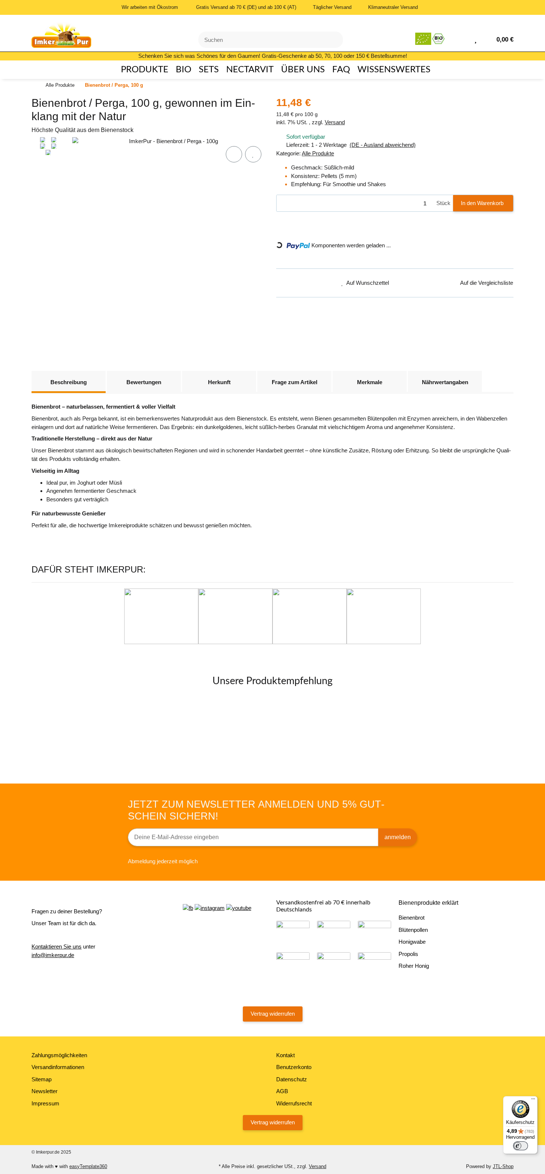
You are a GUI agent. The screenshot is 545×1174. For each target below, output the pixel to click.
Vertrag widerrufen (273, 1013)
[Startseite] (33, 85)
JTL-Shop (503, 1166)
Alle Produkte (318, 153)
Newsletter (44, 1091)
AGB (282, 1091)
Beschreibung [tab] (68, 382)
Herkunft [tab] (219, 382)
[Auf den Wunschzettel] (253, 154)
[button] (463, 39)
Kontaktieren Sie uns (57, 946)
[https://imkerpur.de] (430, 39)
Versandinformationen (58, 1067)
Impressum (45, 1103)
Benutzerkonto (293, 1067)
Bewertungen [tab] (143, 382)
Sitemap (42, 1079)
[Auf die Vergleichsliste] (234, 154)
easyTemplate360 (88, 1166)
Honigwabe (412, 942)
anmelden (397, 837)
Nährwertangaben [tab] (445, 382)
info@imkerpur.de (53, 955)
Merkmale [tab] (369, 382)
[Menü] (533, 1100)
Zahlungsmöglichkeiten (59, 1055)
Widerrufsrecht (294, 1103)
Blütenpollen (413, 930)
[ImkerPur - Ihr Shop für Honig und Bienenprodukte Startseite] (61, 32)
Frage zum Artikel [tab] (294, 382)
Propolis (408, 954)
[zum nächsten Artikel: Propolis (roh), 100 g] (503, 86)
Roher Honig (414, 966)
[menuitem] (141, 69)
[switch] (520, 1145)
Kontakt (285, 1055)
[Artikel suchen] (333, 40)
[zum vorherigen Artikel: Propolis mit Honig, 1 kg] (484, 86)
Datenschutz (291, 1079)
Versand (335, 122)
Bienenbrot (412, 917)
